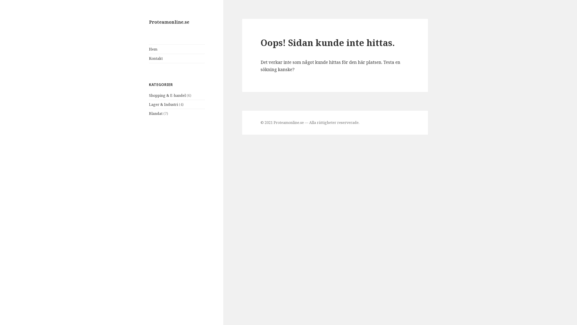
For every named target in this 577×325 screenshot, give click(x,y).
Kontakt (156, 58)
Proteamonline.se (169, 22)
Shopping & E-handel (167, 95)
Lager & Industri (163, 104)
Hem (153, 49)
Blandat (156, 113)
